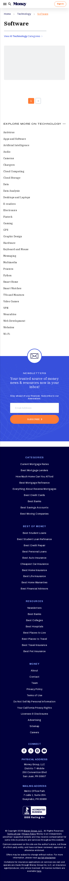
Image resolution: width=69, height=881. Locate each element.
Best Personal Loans (34, 551)
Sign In (60, 4)
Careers (34, 732)
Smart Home (10, 281)
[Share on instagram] (37, 750)
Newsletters (34, 608)
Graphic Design (12, 236)
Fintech (8, 216)
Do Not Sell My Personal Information (35, 701)
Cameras (8, 158)
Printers (8, 268)
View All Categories (22, 36)
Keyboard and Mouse (16, 249)
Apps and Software (14, 138)
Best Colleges (34, 620)
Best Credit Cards (34, 495)
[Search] (10, 4)
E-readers (9, 203)
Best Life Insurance (34, 576)
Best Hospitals (34, 626)
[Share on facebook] (24, 750)
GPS (5, 229)
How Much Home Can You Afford (34, 476)
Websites (8, 327)
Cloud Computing (13, 171)
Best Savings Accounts (35, 507)
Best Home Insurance (34, 570)
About (34, 670)
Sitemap (34, 726)
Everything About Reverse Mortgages (34, 489)
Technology (24, 14)
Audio (7, 151)
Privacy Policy (35, 689)
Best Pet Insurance (34, 651)
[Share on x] (30, 750)
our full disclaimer (47, 858)
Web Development (14, 320)
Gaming (8, 223)
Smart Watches (12, 288)
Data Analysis (11, 190)
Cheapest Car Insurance (34, 564)
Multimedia (10, 262)
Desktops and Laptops (16, 197)
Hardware (9, 242)
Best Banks (34, 501)
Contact (34, 677)
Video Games (11, 301)
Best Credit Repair (34, 545)
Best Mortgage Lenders (34, 470)
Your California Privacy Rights (34, 708)
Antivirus (9, 132)
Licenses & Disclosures (34, 714)
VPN (6, 307)
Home (7, 14)
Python (7, 275)
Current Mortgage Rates (34, 464)
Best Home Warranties (35, 582)
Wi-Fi (6, 333)
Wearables (9, 314)
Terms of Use (34, 695)
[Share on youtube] (44, 750)
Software (42, 14)
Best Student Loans (34, 533)
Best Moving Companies (34, 514)
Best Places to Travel (34, 639)
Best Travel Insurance (34, 645)
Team (34, 683)
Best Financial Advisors (34, 588)
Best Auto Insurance (34, 558)
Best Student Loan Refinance (34, 539)
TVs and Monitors (13, 294)
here (39, 871)
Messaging (9, 255)
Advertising (34, 720)
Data (6, 184)
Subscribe (33, 419)
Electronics (10, 210)
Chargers (9, 164)
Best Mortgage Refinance (34, 483)
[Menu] (5, 4)
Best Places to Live (34, 633)
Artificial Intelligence (16, 145)
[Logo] (20, 4)
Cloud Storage (12, 177)
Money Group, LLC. (33, 831)
